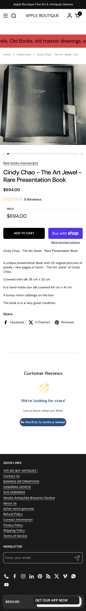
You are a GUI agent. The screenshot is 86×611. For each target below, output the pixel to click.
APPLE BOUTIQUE (42, 16)
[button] (13, 15)
